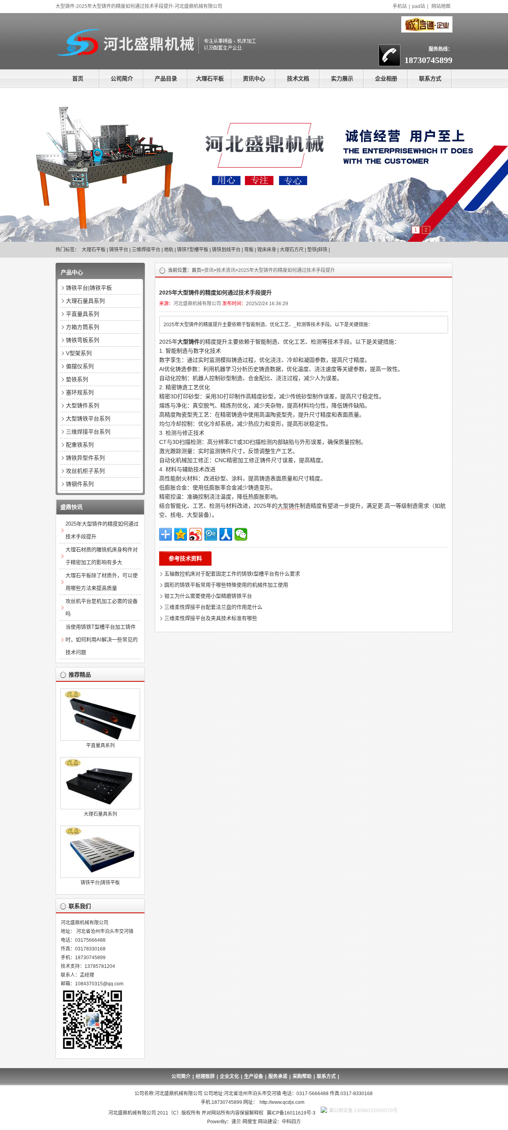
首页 (77, 78)
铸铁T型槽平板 (192, 249)
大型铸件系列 (82, 405)
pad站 (418, 6)
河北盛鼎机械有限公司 (197, 303)
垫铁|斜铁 (317, 249)
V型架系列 (79, 353)
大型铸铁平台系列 (88, 418)
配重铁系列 (80, 445)
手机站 (400, 6)
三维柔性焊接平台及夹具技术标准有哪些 (210, 618)
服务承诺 (277, 1076)
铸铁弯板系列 (82, 340)
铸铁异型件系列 (85, 458)
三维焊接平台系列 (88, 431)
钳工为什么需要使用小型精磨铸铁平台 (208, 596)
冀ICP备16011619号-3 (291, 1113)
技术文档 (298, 78)
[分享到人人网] (225, 534)
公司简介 (122, 78)
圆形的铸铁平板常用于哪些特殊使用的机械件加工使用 (226, 585)
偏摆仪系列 (80, 366)
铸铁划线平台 (226, 249)
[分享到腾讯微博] (210, 534)
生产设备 (253, 1076)
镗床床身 (266, 249)
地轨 (168, 249)
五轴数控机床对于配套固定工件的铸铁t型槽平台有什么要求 (232, 574)
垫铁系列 (77, 379)
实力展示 (342, 78)
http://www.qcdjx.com (282, 1102)
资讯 (209, 270)
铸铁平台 (118, 249)
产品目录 (166, 78)
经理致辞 (205, 1076)
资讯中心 (254, 78)
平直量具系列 (82, 314)
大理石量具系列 (85, 301)
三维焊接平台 (146, 249)
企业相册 (386, 78)
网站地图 (440, 6)
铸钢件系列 (80, 484)
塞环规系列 (80, 392)
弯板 (249, 249)
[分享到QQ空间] (180, 534)
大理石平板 (210, 78)
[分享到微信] (241, 534)
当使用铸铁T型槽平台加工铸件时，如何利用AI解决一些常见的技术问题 (101, 639)
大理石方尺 (292, 249)
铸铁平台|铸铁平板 (89, 288)
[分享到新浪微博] (195, 534)
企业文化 (229, 1076)
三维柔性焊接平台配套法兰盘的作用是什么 (213, 607)
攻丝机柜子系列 (85, 471)
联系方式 (430, 78)
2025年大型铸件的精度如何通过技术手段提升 (286, 270)
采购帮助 (302, 1076)
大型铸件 (288, 506)
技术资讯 (225, 270)
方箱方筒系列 (82, 327)
